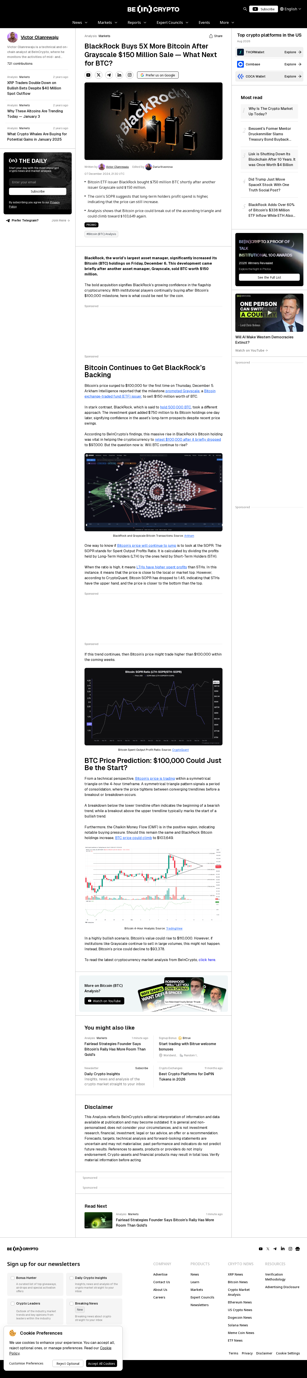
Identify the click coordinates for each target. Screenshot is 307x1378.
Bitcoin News (238, 1282)
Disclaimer (264, 1353)
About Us (160, 1289)
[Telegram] (109, 75)
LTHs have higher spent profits (161, 567)
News (195, 1274)
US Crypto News (240, 1310)
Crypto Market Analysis (239, 1292)
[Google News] (297, 1249)
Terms (233, 1353)
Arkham (189, 536)
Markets (104, 36)
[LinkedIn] (119, 75)
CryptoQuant (180, 750)
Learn (195, 1282)
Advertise (160, 1274)
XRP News (235, 1274)
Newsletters (200, 1305)
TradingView (174, 928)
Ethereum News (240, 1302)
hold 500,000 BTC (175, 407)
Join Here (58, 220)
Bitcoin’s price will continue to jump (146, 545)
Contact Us (161, 1282)
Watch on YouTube (249, 350)
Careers (159, 1297)
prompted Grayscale (182, 391)
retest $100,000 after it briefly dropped (188, 439)
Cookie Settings (288, 1353)
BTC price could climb (133, 837)
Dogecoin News (240, 1317)
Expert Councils (202, 1297)
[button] (35, 1284)
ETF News (235, 1340)
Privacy (247, 1353)
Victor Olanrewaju (117, 167)
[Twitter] (98, 75)
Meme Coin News (241, 1333)
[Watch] (269, 313)
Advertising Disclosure (282, 1287)
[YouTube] (88, 75)
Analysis (91, 36)
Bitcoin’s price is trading (155, 778)
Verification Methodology (275, 1276)
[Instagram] (129, 75)
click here (207, 959)
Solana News (238, 1325)
